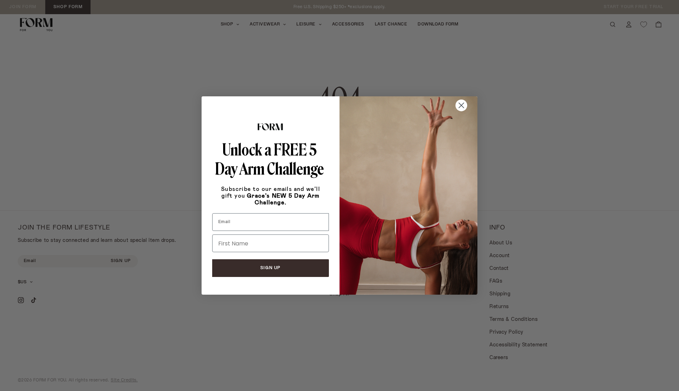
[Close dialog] (461, 105)
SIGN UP (270, 268)
